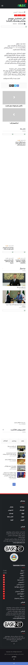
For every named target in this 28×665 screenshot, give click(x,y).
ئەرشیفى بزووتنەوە (19, 587)
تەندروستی (10, 510)
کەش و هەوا (10, 517)
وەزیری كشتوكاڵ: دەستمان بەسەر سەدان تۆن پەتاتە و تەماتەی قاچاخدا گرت (20, 143)
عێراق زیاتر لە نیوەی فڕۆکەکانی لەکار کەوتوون (10, 467)
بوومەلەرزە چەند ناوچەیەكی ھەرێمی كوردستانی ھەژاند (8, 248)
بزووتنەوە (22, 507)
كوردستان (19, 15)
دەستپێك (21, 12)
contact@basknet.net (19, 542)
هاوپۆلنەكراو (20, 594)
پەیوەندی (14, 656)
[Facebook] (14, 484)
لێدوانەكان (5, 441)
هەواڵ (16, 15)
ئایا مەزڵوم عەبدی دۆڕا (21, 287)
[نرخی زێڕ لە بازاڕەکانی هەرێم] (14, 365)
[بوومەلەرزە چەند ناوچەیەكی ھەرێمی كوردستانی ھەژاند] (8, 189)
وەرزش (11, 507)
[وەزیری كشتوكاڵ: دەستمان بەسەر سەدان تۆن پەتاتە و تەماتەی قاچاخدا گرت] (20, 136)
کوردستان (22, 510)
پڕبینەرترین (14, 441)
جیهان (22, 517)
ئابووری (15, 12)
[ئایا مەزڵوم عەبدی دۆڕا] (14, 279)
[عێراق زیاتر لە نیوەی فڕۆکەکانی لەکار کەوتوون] (21, 468)
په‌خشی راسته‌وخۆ (19, 598)
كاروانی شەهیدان (19, 591)
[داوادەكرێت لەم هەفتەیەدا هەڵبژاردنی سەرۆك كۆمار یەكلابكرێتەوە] (20, 254)
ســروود (22, 596)
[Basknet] (21, 5)
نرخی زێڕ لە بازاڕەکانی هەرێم (19, 423)
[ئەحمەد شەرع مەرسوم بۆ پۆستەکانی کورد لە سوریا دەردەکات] (14, 296)
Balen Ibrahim (21, 24)
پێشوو (22, 441)
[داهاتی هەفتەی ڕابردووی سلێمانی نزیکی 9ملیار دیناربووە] (8, 254)
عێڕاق (23, 513)
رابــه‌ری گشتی (20, 584)
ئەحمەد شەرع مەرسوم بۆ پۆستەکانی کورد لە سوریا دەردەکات (15, 305)
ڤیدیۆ (12, 520)
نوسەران (11, 513)
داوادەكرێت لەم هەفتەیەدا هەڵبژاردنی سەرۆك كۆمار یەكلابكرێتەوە (20, 261)
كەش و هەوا (20, 580)
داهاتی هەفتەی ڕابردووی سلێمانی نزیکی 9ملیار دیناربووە (8, 261)
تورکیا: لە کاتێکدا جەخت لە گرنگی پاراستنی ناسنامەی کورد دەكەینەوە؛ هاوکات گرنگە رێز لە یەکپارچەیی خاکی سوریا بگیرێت (9, 475)
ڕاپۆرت (22, 575)
